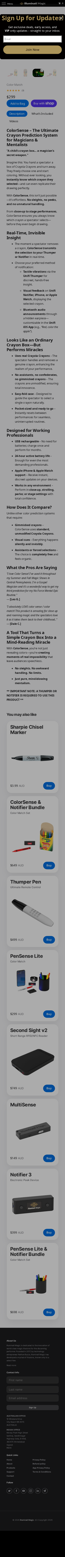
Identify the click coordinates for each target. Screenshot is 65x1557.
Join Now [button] (32, 49)
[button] (61, 18)
